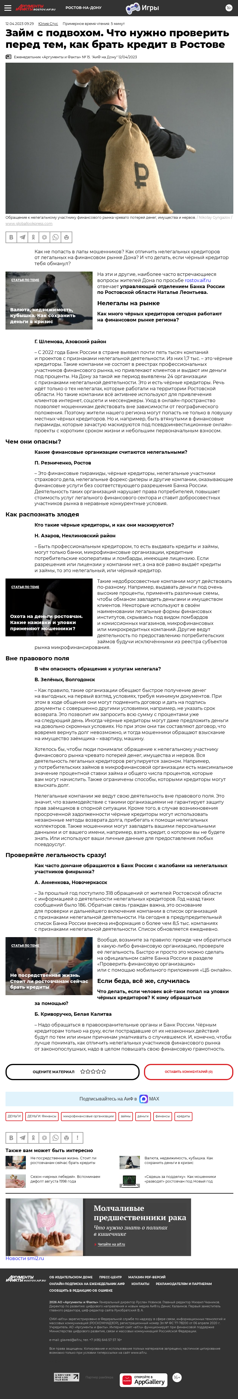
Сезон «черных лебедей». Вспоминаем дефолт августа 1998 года (65, 1178)
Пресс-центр (110, 1277)
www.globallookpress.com (29, 223)
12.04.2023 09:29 (20, 23)
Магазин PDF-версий (146, 1277)
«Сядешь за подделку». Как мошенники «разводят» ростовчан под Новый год (180, 1178)
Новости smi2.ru (25, 1258)
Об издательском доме (71, 1277)
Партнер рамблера (99, 1377)
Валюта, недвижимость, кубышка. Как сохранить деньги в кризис (179, 1160)
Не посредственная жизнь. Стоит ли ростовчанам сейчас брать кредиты (63, 1160)
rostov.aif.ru (198, 280)
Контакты (140, 1284)
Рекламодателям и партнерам (184, 1284)
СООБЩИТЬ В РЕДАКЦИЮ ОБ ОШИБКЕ (81, 1291)
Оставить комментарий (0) (189, 1072)
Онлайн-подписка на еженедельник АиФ (87, 1284)
